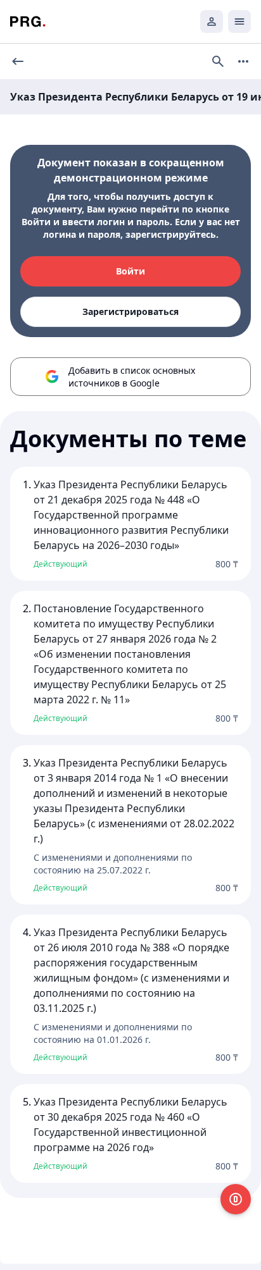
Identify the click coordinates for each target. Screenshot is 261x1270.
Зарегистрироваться (130, 311)
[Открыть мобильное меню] (239, 21)
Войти (130, 271)
